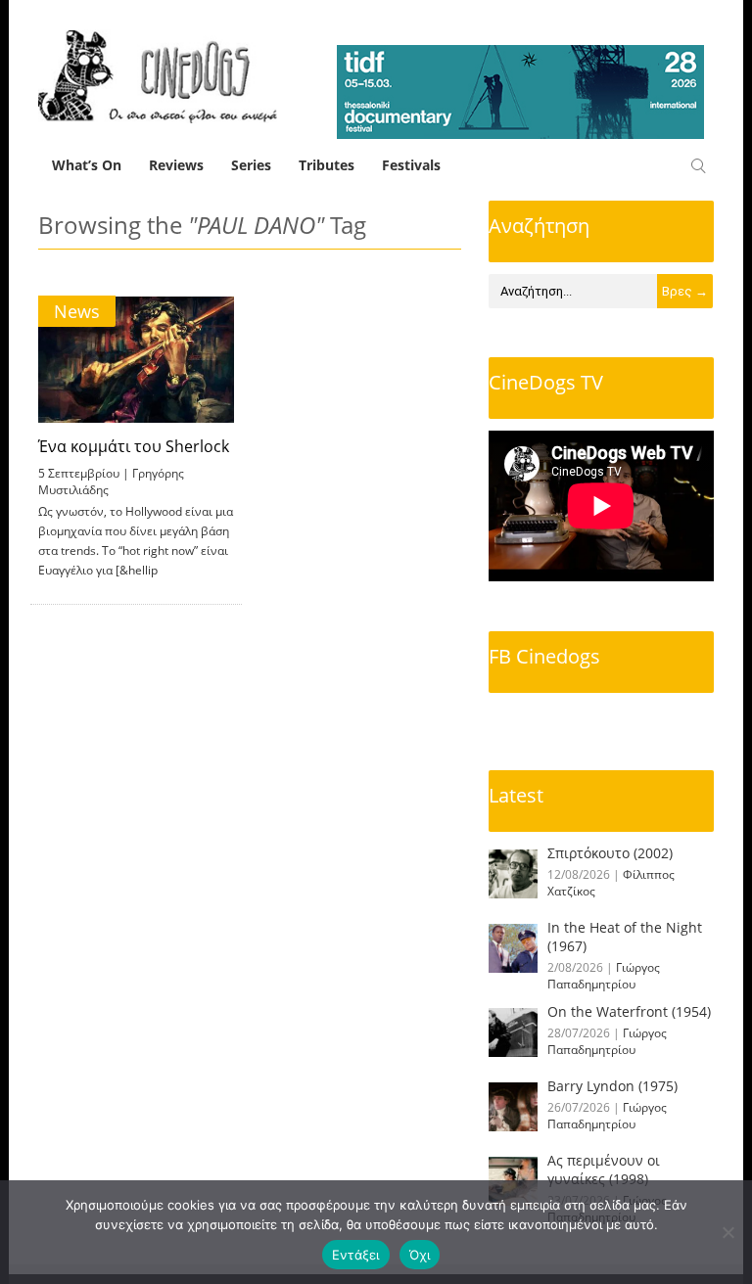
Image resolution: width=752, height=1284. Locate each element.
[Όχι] (727, 1232)
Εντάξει (356, 1254)
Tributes (326, 165)
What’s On (86, 165)
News (77, 311)
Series (251, 165)
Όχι (420, 1254)
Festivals (411, 165)
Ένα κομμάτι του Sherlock (133, 446)
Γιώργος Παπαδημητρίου (603, 975)
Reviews (176, 165)
